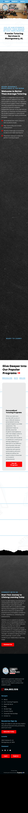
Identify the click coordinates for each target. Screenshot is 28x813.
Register (16, 756)
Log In (5, 756)
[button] (26, 7)
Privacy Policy (14, 770)
